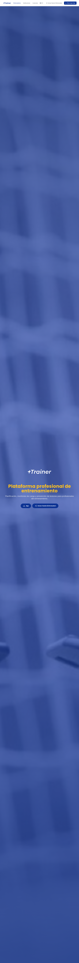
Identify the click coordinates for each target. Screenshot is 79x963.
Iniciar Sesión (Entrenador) (55, 3)
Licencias (35, 3)
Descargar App (71, 3)
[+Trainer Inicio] (6, 3)
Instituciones (26, 3)
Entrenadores (17, 3)
